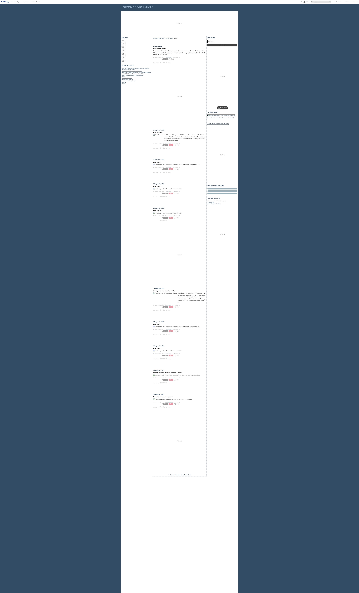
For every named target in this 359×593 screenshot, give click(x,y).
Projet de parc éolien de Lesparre (129, 80)
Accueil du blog (210, 202)
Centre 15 (124, 82)
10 (186, 474)
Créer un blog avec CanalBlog (213, 203)
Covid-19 (123, 76)
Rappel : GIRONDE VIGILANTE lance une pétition (132, 75)
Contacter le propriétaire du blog (218, 124)
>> (190, 474)
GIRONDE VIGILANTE (158, 38)
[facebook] (301, 2)
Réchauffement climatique (127, 79)
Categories (169, 38)
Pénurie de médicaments (127, 78)
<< (168, 474)
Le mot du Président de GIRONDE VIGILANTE (132, 71)
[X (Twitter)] (304, 2)
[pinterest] (307, 2)
